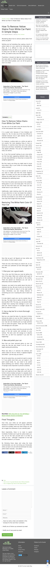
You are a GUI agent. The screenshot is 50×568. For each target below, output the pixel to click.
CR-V (38, 189)
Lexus (37, 262)
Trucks (11, 9)
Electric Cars (12, 5)
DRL (38, 103)
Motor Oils (38, 281)
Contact (20, 547)
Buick (37, 115)
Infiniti (37, 222)
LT (37, 234)
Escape (38, 154)
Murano (38, 292)
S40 (38, 358)
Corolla (38, 337)
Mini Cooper (39, 276)
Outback (39, 323)
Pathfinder (39, 295)
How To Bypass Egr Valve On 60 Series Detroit (14, 483)
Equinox (39, 138)
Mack (37, 265)
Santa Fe (39, 213)
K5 (37, 250)
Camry (38, 334)
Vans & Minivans (32, 5)
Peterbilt (38, 307)
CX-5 (38, 269)
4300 (38, 229)
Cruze (38, 136)
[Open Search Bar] (48, 13)
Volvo (37, 353)
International (39, 227)
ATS (38, 124)
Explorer (39, 157)
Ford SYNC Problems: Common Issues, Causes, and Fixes (42, 82)
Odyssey (39, 192)
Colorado (39, 133)
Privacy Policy (21, 549)
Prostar (38, 236)
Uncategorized (39, 344)
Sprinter (39, 273)
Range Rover (40, 259)
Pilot (38, 194)
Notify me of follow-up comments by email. (15, 526)
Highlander (39, 339)
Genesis (38, 206)
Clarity (38, 187)
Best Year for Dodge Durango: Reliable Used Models (41, 30)
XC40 (38, 367)
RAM (37, 316)
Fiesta (38, 161)
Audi (37, 108)
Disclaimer (20, 551)
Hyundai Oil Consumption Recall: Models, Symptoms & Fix (42, 88)
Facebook (36, 545)
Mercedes (38, 272)
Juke (38, 290)
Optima (38, 252)
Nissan (37, 286)
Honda (37, 180)
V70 (38, 365)
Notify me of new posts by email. (12, 530)
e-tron (38, 110)
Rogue (38, 297)
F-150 (38, 159)
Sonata (38, 215)
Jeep (37, 241)
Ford (37, 150)
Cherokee (39, 243)
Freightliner (38, 171)
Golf (38, 351)
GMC (37, 176)
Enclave (38, 117)
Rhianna (38, 75)
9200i (38, 231)
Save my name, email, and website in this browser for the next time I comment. (15, 522)
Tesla (37, 328)
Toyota (37, 332)
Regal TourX (39, 119)
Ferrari (37, 148)
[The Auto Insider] (4, 2)
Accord (38, 182)
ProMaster (39, 318)
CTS (38, 126)
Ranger (38, 168)
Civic (38, 185)
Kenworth (38, 246)
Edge (38, 152)
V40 (38, 362)
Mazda (37, 267)
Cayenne (39, 313)
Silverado (39, 140)
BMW (37, 112)
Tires (37, 330)
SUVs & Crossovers (21, 5)
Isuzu (37, 239)
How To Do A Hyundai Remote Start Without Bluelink (16, 482)
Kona (38, 210)
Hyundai (38, 197)
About (19, 545)
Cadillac (38, 122)
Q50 (38, 224)
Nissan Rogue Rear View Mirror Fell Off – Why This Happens (42, 77)
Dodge (37, 143)
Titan (38, 302)
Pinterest (36, 549)
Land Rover (38, 257)
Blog (2, 5)
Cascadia (39, 173)
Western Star (39, 374)
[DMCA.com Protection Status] (22, 555)
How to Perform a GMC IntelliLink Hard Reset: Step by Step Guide (42, 66)
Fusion (38, 166)
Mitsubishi (38, 279)
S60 (38, 360)
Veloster (39, 220)
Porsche (38, 311)
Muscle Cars (41, 5)
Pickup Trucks (4, 9)
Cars (6, 5)
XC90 (38, 372)
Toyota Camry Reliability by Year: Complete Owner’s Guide (42, 72)
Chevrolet (38, 131)
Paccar (37, 304)
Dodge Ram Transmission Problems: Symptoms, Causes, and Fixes (42, 21)
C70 (38, 355)
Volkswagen (38, 349)
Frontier (38, 288)
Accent (38, 199)
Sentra (38, 299)
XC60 (38, 369)
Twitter (35, 547)
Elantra (38, 201)
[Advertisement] (43, 51)
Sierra (38, 178)
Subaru (37, 321)
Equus (38, 203)
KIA (36, 248)
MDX (38, 105)
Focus (38, 164)
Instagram (36, 551)
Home (3, 19)
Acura (37, 101)
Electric (37, 145)
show (9, 117)
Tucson (38, 217)
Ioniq (38, 208)
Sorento (39, 255)
